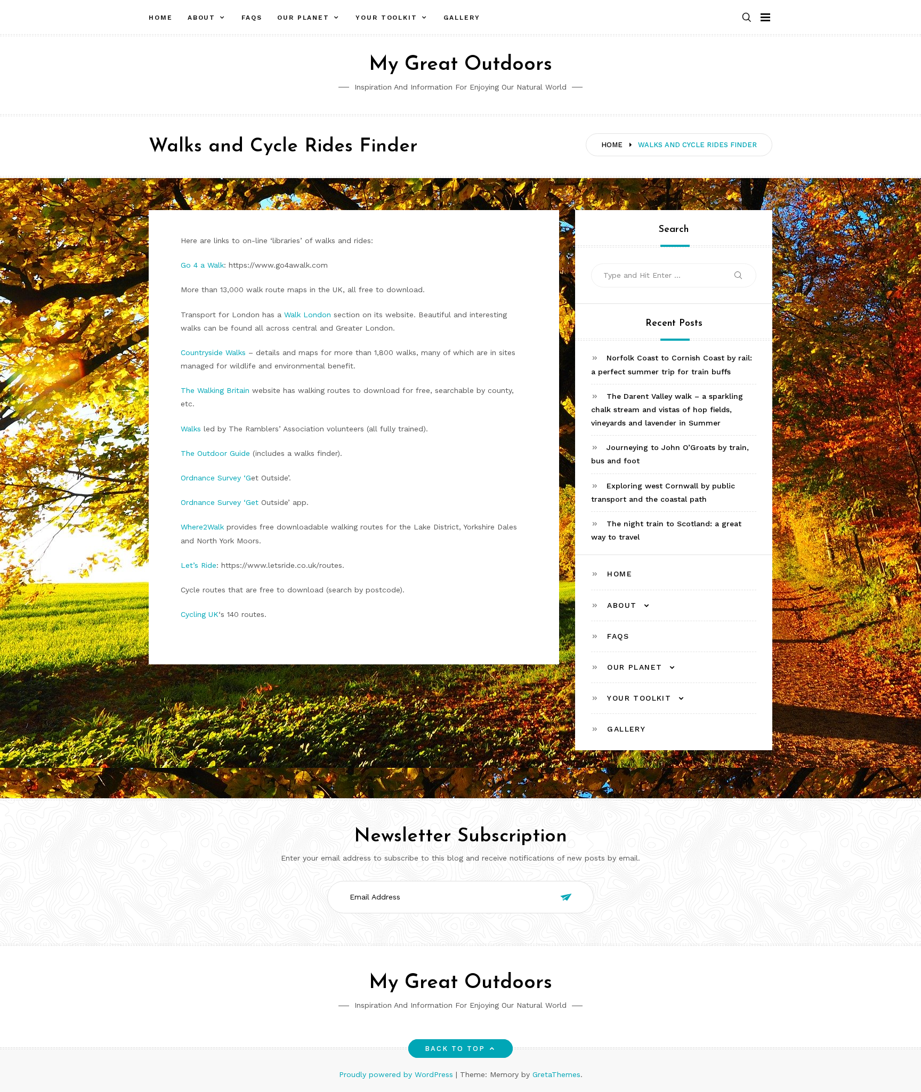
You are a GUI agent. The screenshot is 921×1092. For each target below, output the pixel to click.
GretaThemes (556, 1074)
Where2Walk (202, 527)
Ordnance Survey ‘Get (219, 502)
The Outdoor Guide (215, 453)
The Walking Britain (215, 390)
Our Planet (303, 17)
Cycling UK (200, 614)
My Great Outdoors (460, 64)
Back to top (455, 1049)
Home (161, 17)
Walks (191, 428)
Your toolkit (386, 17)
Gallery (461, 17)
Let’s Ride (198, 565)
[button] (746, 18)
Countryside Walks (213, 352)
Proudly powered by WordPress (397, 1074)
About (202, 17)
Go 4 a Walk (202, 265)
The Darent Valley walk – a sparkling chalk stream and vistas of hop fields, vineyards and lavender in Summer (667, 409)
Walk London (307, 314)
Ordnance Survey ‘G (216, 477)
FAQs (251, 17)
